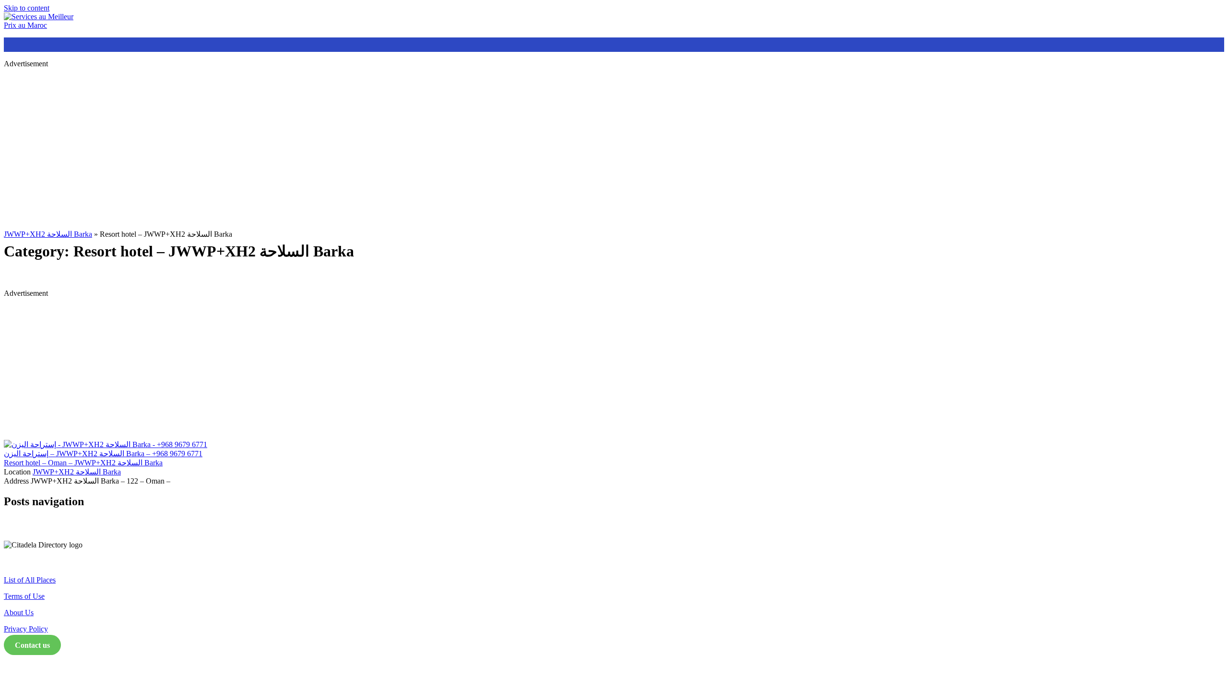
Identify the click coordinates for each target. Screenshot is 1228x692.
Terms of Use (24, 596)
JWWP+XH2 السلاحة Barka (48, 234)
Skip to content (26, 8)
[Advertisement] (291, 143)
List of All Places (30, 580)
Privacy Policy (26, 629)
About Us (19, 612)
